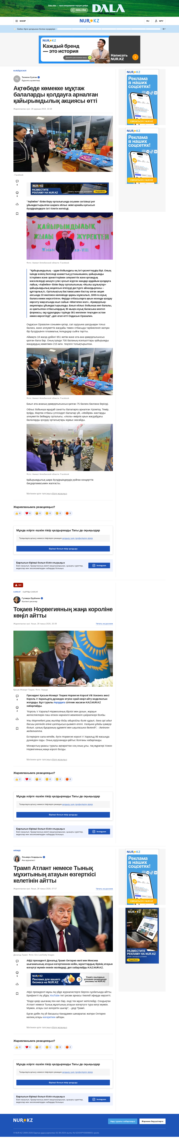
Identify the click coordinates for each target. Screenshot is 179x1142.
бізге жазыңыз (59, 493)
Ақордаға (60, 702)
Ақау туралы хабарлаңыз (122, 1121)
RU (147, 21)
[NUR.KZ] (89, 21)
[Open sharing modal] (17, 204)
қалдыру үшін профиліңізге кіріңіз (77, 538)
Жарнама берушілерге (152, 1121)
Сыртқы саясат (30, 592)
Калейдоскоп (19, 71)
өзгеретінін (49, 1017)
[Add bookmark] (17, 213)
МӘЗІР (23, 21)
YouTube (54, 995)
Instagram (101, 565)
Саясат (17, 592)
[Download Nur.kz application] (89, 8)
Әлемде (17, 851)
